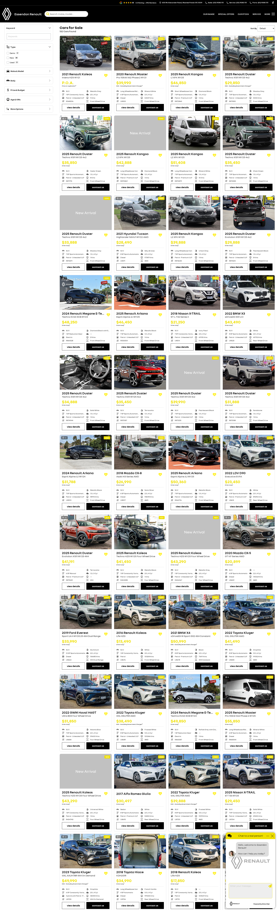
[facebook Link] (273, 3)
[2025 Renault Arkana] (140, 292)
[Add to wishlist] (106, 75)
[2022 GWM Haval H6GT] (86, 691)
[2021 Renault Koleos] (86, 53)
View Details (73, 107)
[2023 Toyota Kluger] (86, 851)
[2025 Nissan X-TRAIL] (249, 771)
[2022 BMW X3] (249, 292)
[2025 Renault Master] (249, 691)
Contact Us (98, 107)
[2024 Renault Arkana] (86, 452)
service (257, 14)
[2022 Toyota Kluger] (249, 611)
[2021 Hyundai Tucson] (140, 212)
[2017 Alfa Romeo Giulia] (140, 771)
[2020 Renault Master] (140, 53)
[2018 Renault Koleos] (194, 851)
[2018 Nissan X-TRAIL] (194, 292)
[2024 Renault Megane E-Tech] (86, 292)
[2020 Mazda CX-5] (249, 532)
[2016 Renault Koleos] (140, 611)
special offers (226, 14)
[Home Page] (6, 14)
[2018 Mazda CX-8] (140, 452)
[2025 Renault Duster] (249, 53)
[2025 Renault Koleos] (140, 532)
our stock (243, 14)
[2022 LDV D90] (249, 452)
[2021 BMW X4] (194, 611)
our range (208, 14)
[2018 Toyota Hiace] (140, 851)
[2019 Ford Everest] (86, 611)
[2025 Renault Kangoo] (194, 53)
